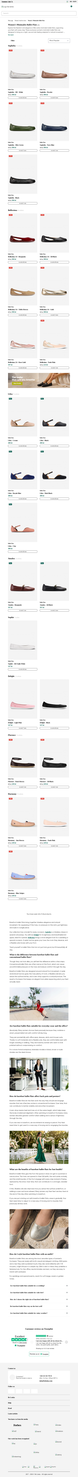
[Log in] (66, 7)
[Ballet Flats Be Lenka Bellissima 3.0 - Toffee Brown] (22, 285)
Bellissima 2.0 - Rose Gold (17, 362)
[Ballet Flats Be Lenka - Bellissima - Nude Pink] (54, 338)
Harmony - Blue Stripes (16, 893)
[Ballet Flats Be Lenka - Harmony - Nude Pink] (54, 816)
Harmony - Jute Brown (16, 840)
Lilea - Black (44, 440)
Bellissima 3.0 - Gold (47, 309)
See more (11, 35)
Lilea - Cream (13, 440)
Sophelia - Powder (46, 92)
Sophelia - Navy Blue (47, 145)
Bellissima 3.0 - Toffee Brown (18, 309)
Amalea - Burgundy (15, 605)
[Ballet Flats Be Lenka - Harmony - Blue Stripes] (22, 869)
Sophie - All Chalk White (16, 664)
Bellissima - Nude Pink (47, 362)
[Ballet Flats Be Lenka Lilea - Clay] (22, 522)
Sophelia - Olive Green (15, 145)
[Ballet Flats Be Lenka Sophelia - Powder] (54, 68)
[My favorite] (61, 7)
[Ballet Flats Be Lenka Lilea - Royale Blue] (22, 469)
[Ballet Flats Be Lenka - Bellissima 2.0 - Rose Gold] (22, 338)
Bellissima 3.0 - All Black (48, 257)
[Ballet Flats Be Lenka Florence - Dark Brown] (22, 758)
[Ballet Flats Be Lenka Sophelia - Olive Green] (22, 121)
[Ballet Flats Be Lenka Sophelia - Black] (22, 174)
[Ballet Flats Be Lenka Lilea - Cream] (22, 416)
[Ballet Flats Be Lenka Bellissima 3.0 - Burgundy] (22, 233)
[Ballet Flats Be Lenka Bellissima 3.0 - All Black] (54, 233)
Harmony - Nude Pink (47, 840)
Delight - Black (45, 723)
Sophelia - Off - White (15, 92)
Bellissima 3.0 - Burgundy (17, 257)
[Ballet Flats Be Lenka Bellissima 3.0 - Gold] (54, 285)
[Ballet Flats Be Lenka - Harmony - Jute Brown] (22, 816)
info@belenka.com (46, 1381)
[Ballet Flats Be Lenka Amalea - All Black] (54, 581)
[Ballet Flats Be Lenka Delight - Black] (54, 699)
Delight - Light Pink (15, 723)
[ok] (74, 13)
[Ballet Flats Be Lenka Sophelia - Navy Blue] (54, 121)
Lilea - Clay (12, 546)
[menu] (75, 7)
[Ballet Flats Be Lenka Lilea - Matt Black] (54, 469)
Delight (36, 935)
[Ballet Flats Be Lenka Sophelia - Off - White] (22, 68)
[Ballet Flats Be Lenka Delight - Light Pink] (22, 699)
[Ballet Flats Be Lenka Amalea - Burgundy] (22, 581)
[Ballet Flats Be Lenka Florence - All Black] (54, 758)
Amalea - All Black (46, 605)
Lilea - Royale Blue (14, 493)
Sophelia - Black (13, 198)
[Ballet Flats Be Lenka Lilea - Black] (54, 416)
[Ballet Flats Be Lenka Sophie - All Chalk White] (22, 640)
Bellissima (31, 937)
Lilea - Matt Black (46, 493)
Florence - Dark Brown (16, 781)
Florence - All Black (46, 781)
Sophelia (48, 932)
